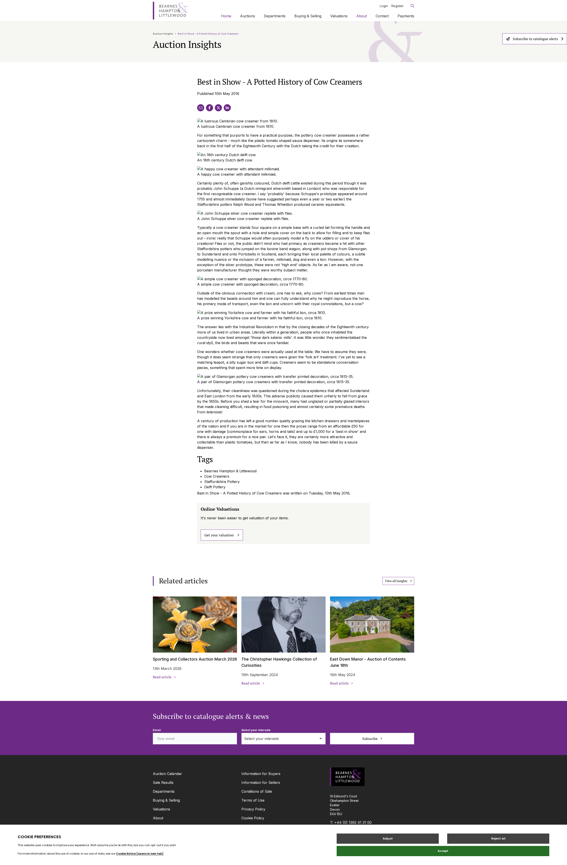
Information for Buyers (260, 773)
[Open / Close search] (410, 5)
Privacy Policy (253, 809)
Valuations (339, 16)
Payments (406, 16)
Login (384, 6)
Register (397, 6)
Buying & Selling (307, 16)
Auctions (247, 16)
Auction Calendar (167, 773)
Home (226, 16)
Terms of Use (252, 800)
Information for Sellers (260, 782)
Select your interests (255, 730)
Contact (382, 16)
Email (157, 730)
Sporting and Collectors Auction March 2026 (195, 659)
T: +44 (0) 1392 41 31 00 (351, 822)
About (361, 16)
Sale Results (163, 782)
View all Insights (396, 581)
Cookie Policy (252, 818)
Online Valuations (220, 509)
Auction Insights (163, 33)
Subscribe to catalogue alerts (535, 39)
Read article (162, 677)
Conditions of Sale (256, 791)
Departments (274, 16)
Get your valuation (219, 535)
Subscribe (370, 738)
